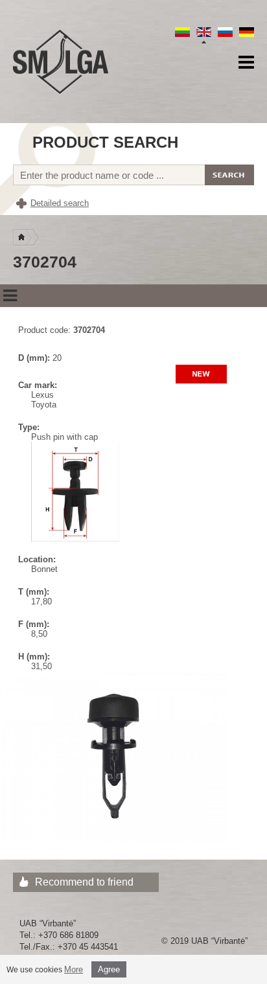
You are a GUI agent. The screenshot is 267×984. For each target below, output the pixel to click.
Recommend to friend (84, 881)
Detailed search (59, 203)
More (73, 969)
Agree (109, 969)
